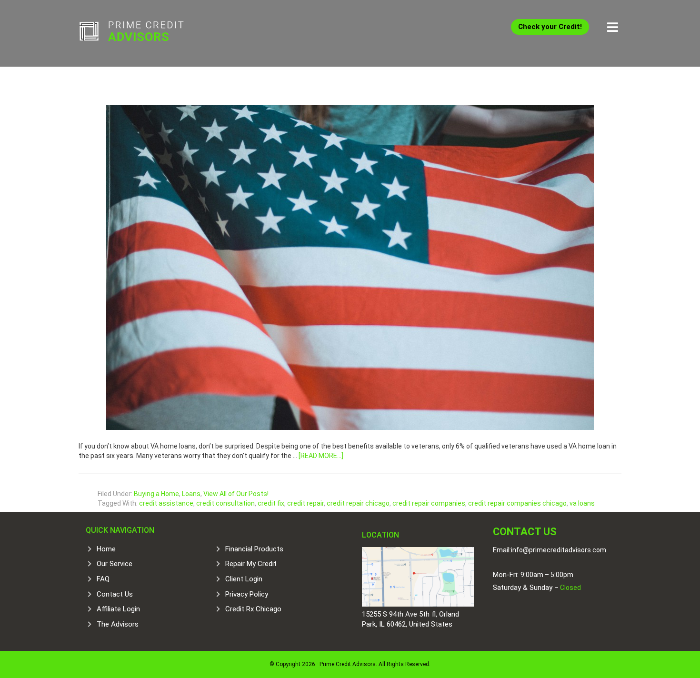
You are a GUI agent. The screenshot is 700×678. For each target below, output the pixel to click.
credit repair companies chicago (517, 503)
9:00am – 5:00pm (546, 574)
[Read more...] (321, 455)
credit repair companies (428, 503)
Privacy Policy (246, 594)
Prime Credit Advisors (150, 33)
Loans (191, 494)
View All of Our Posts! (236, 494)
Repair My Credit (251, 563)
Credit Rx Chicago (253, 609)
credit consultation (225, 503)
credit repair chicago (358, 503)
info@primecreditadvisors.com (558, 550)
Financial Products (254, 549)
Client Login (243, 579)
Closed (570, 587)
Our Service (114, 563)
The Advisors (118, 624)
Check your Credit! (550, 26)
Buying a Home (156, 494)
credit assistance (166, 503)
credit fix (271, 503)
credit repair (305, 503)
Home (106, 549)
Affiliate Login (118, 609)
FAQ (103, 579)
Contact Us (115, 594)
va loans (582, 503)
